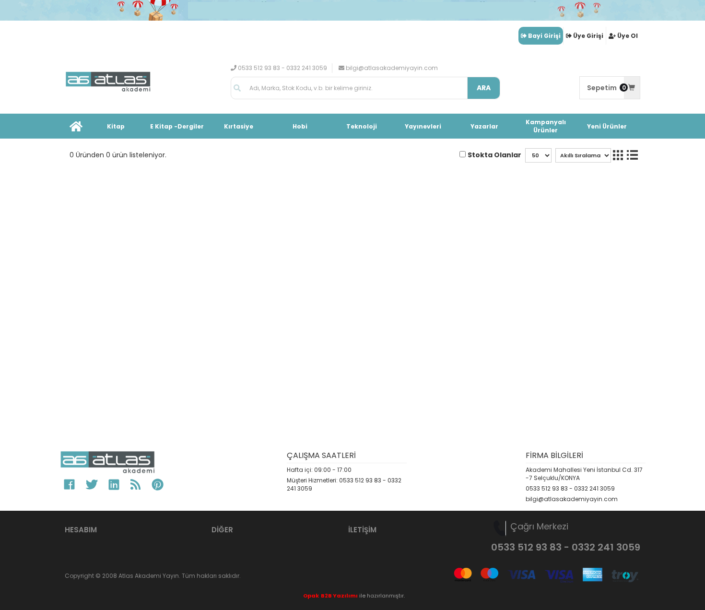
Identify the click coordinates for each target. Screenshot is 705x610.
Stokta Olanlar (494, 155)
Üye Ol (627, 36)
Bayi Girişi (544, 36)
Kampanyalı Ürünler (546, 126)
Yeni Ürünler (607, 126)
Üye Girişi (588, 36)
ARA (484, 88)
